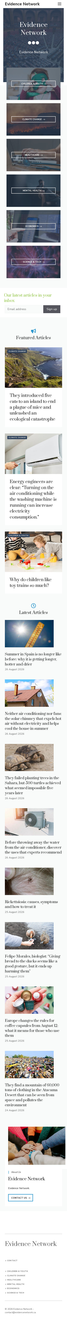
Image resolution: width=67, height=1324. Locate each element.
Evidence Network (22, 4)
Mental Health (15, 1284)
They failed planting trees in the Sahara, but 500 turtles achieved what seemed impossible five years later (33, 785)
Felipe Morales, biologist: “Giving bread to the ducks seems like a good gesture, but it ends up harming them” (32, 964)
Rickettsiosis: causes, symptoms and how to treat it (31, 904)
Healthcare (14, 1280)
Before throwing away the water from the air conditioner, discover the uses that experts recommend (33, 847)
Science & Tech (15, 1293)
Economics (13, 1288)
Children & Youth (18, 535)
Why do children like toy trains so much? (31, 582)
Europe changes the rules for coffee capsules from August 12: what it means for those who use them (32, 1028)
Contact (12, 1260)
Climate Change (17, 351)
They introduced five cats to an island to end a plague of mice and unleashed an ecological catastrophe (32, 407)
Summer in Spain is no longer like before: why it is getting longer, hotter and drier (33, 659)
